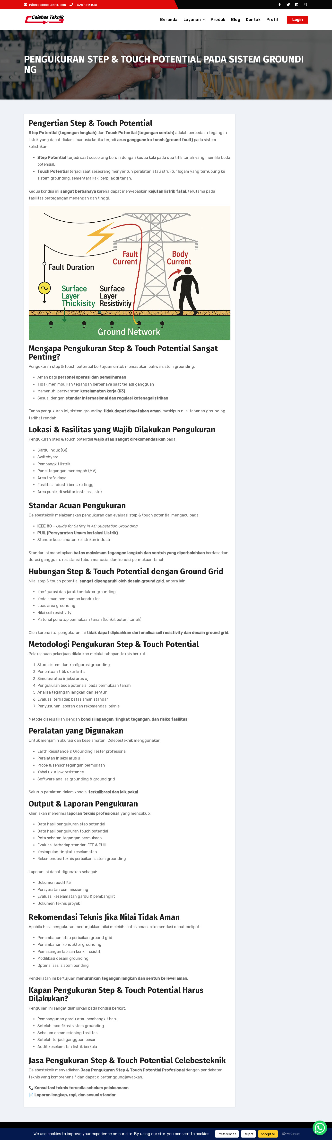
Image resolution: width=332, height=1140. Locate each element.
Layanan (192, 19)
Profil (272, 19)
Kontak (253, 19)
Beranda (169, 19)
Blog (235, 19)
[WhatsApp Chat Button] (320, 1128)
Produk (218, 19)
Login (297, 19)
